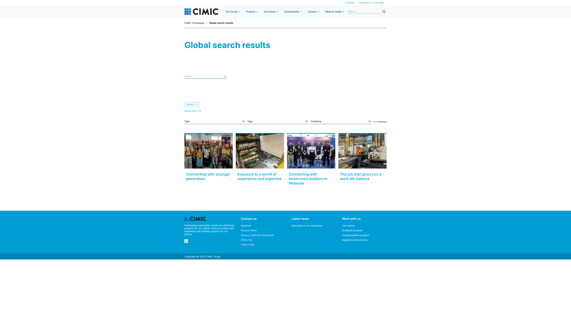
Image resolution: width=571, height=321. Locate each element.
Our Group (231, 11)
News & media (333, 11)
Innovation (270, 11)
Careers (312, 11)
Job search (348, 225)
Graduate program (352, 230)
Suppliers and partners (355, 239)
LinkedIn (349, 2)
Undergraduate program (355, 235)
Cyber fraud (247, 244)
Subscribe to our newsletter (307, 225)
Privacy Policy (249, 230)
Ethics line (246, 239)
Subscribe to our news (371, 2)
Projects (250, 11)
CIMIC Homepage (194, 22)
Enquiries (246, 225)
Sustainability (291, 11)
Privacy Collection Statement (257, 235)
